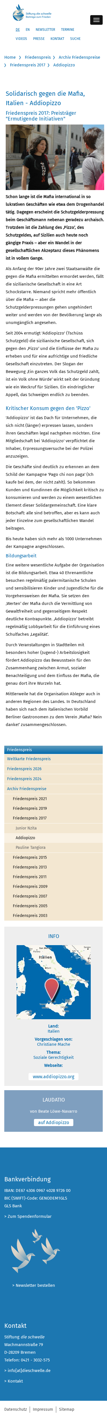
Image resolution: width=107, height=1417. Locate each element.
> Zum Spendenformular (28, 1216)
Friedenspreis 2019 (30, 808)
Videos (21, 39)
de (18, 30)
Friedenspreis (38, 57)
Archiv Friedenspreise (79, 57)
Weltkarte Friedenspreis (29, 759)
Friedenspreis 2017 (27, 65)
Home (10, 57)
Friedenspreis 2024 (24, 778)
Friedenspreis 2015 (30, 857)
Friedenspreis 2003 (30, 915)
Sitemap (66, 1409)
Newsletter (45, 30)
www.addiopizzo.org (53, 1076)
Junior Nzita (26, 828)
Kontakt (57, 39)
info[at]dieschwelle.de (29, 1370)
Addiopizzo (64, 65)
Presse (39, 39)
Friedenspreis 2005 (30, 906)
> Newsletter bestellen (33, 1285)
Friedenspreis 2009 (30, 886)
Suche (75, 39)
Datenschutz (15, 1409)
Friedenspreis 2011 (30, 876)
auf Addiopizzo (53, 1122)
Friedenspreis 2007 (30, 896)
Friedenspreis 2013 (30, 867)
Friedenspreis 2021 (30, 798)
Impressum (43, 1409)
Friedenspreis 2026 (24, 768)
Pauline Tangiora (31, 847)
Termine (67, 30)
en (28, 30)
